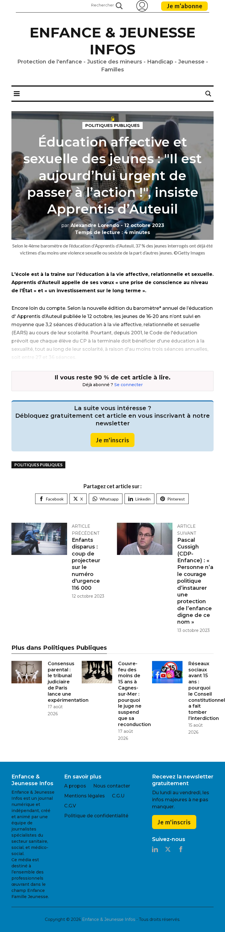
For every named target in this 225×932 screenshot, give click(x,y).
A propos (75, 786)
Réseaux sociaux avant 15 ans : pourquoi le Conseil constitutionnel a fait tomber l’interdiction (206, 691)
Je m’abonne (184, 5)
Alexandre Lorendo (90, 225)
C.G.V (70, 806)
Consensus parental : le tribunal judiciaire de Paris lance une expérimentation (68, 682)
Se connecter (128, 384)
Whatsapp (109, 498)
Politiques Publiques (112, 125)
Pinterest (176, 498)
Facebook (55, 498)
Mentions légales (84, 796)
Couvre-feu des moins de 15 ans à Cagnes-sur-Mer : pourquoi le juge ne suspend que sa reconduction (134, 694)
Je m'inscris (112, 439)
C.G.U (118, 796)
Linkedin (143, 498)
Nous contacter (111, 786)
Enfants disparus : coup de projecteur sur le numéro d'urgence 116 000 (86, 564)
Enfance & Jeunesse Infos (112, 41)
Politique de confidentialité (96, 815)
